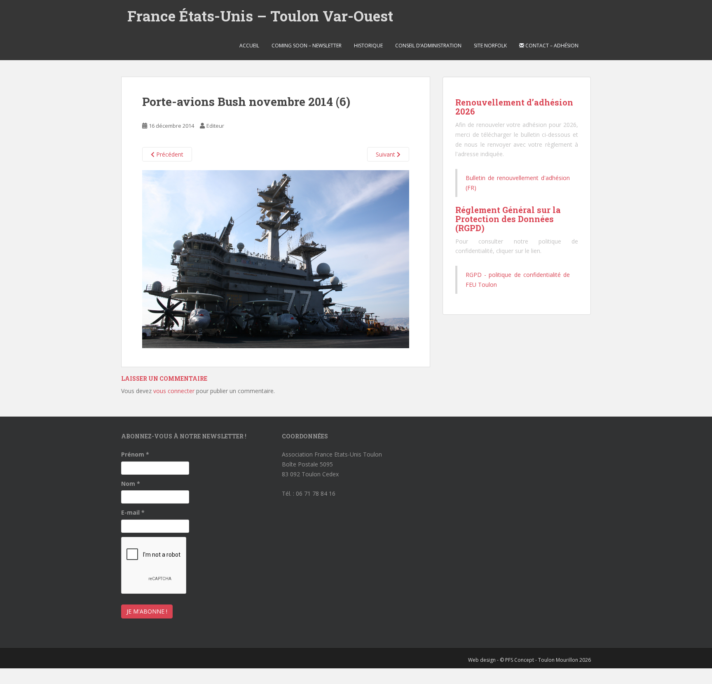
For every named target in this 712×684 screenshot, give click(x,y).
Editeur (215, 125)
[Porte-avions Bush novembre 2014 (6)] (275, 258)
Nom (130, 483)
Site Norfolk (490, 45)
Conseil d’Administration (428, 45)
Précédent (169, 154)
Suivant (386, 154)
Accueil (249, 45)
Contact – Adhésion (551, 45)
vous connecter (173, 391)
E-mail (133, 512)
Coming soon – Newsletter (307, 45)
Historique (368, 45)
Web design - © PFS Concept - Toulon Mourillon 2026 (529, 659)
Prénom (135, 454)
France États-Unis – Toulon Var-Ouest (260, 15)
